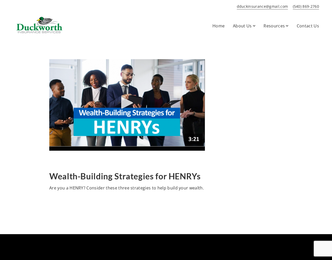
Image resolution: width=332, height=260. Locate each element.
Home (218, 26)
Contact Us (308, 26)
